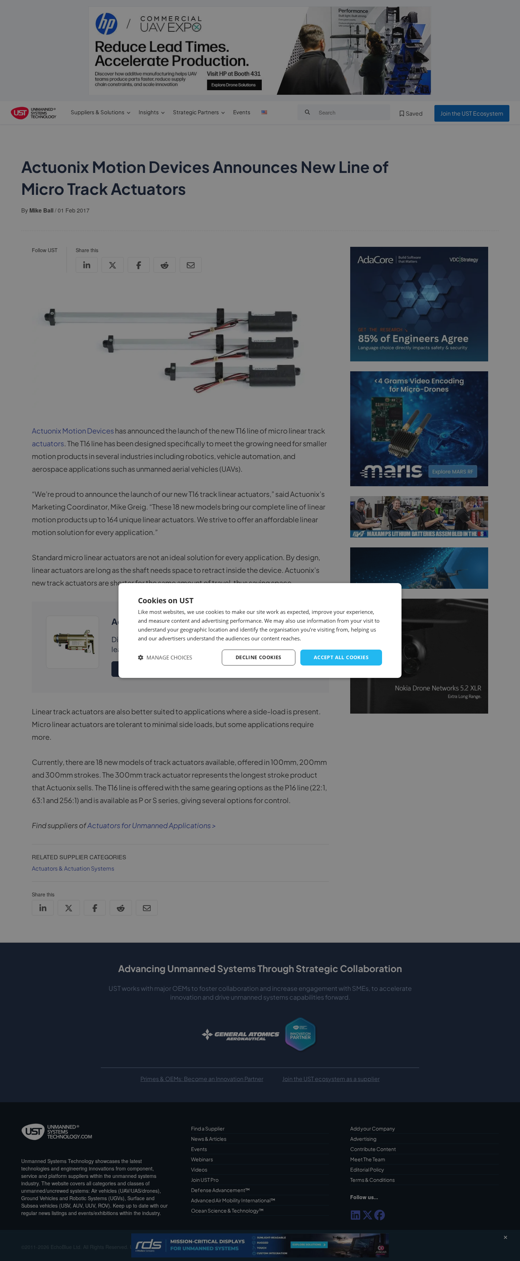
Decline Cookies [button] (259, 657)
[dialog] (260, 630)
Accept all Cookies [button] (341, 657)
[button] (165, 657)
